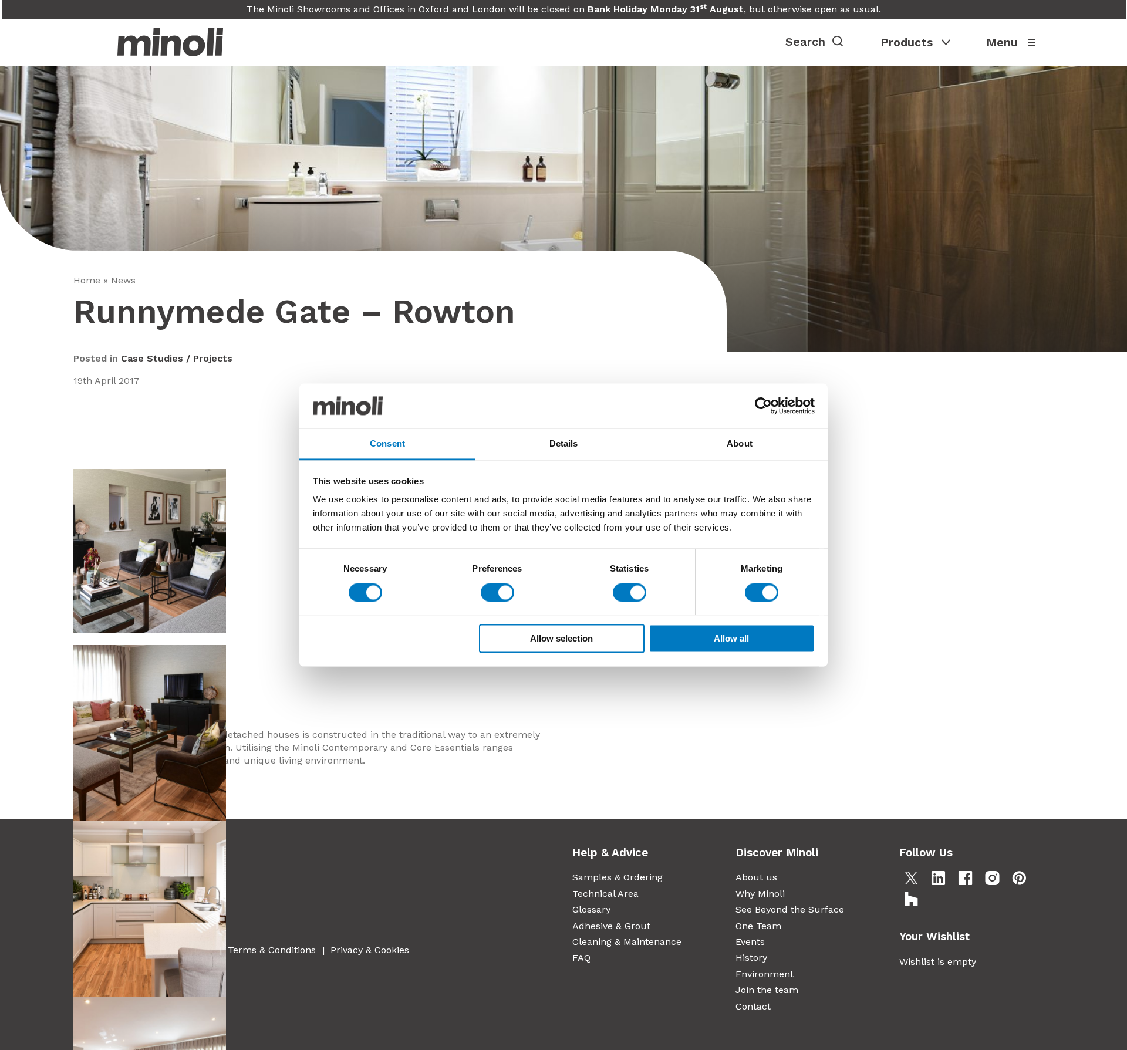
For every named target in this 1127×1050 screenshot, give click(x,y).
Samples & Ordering (617, 877)
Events (750, 941)
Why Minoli (760, 893)
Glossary (591, 909)
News (123, 280)
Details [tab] (563, 444)
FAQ (581, 957)
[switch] (497, 592)
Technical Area (605, 893)
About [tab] (740, 444)
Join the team (766, 989)
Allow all (731, 639)
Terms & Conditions (272, 950)
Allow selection (561, 639)
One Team (758, 925)
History (751, 957)
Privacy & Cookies (369, 950)
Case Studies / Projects (176, 358)
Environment (764, 974)
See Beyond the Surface (789, 909)
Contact (753, 1006)
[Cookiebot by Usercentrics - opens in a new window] (763, 405)
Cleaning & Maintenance (626, 941)
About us (756, 877)
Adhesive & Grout (611, 925)
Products (906, 42)
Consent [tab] (387, 444)
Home (86, 280)
